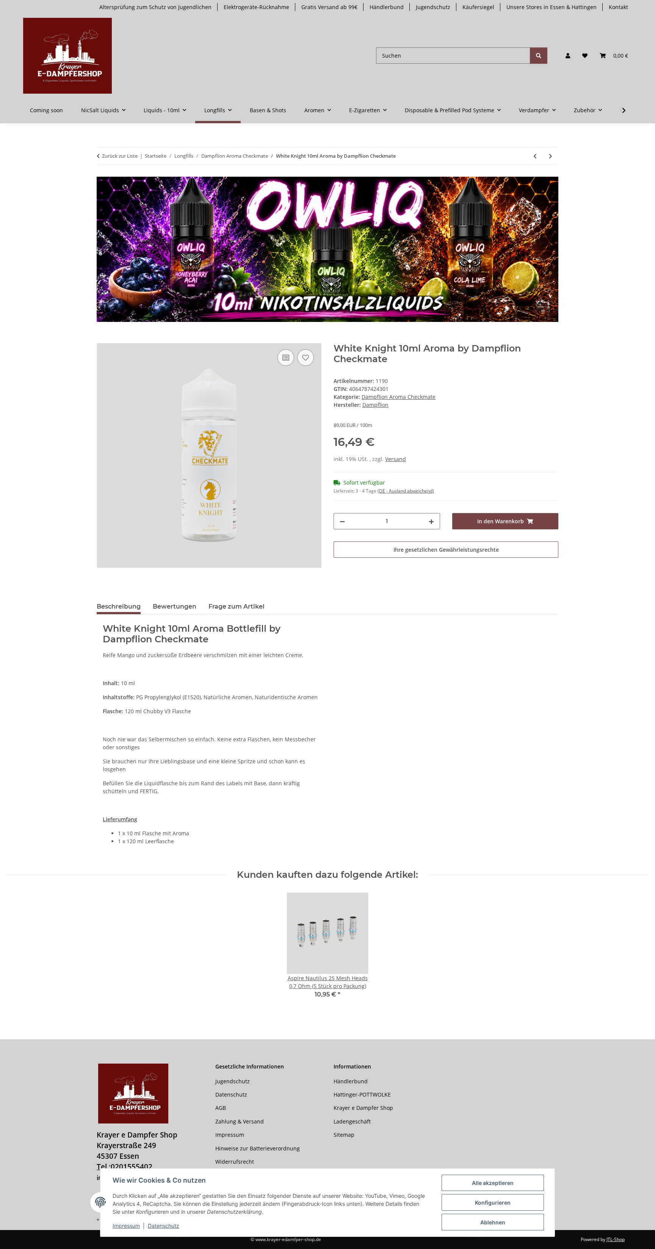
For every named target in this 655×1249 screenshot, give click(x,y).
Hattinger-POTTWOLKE (362, 1094)
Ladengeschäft (352, 1121)
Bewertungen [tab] (174, 606)
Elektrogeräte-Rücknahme (256, 7)
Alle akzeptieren (493, 1183)
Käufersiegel (478, 7)
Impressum (126, 1225)
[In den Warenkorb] (103, 339)
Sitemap (344, 1134)
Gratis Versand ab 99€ (329, 7)
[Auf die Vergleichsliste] (285, 357)
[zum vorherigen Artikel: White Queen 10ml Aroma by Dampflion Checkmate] (535, 156)
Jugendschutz (433, 7)
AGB (220, 1107)
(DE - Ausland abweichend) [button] (406, 491)
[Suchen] (538, 55)
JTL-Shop (615, 1239)
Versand (395, 459)
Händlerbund (387, 7)
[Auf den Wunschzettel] (305, 357)
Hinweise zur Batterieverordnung (257, 1148)
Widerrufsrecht (234, 1161)
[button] (567, 55)
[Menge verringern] (342, 521)
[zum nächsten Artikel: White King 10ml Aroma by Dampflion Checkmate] (550, 156)
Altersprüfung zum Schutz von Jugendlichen (155, 7)
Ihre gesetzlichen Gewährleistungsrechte (446, 549)
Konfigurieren (493, 1202)
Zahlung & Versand (239, 1121)
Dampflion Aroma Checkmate (399, 396)
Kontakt (618, 7)
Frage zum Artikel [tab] (236, 606)
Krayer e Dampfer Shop (363, 1107)
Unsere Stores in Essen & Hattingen (551, 7)
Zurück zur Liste (120, 155)
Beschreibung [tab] (119, 606)
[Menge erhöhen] (431, 521)
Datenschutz (163, 1225)
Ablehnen (492, 1222)
